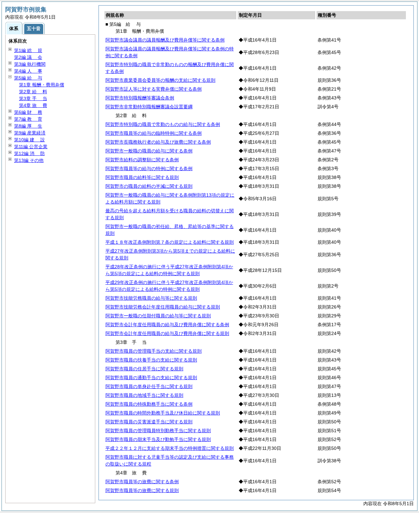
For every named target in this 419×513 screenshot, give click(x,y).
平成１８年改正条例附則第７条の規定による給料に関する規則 (169, 242)
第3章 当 (33, 98)
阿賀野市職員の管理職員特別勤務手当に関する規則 (158, 430)
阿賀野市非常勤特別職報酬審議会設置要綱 (148, 106)
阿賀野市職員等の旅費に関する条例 (142, 481)
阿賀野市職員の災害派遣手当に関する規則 (148, 421)
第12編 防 (29, 153)
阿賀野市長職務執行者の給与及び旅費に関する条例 (158, 142)
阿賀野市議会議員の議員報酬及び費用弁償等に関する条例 (165, 40)
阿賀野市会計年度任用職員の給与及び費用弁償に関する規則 (167, 333)
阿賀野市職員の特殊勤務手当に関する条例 (148, 404)
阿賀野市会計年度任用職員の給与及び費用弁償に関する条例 (167, 324)
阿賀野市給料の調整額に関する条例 (142, 159)
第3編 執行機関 (30, 64)
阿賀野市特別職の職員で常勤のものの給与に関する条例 (162, 124)
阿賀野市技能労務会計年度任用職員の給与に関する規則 (162, 307)
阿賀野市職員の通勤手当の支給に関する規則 (151, 377)
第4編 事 (28, 71)
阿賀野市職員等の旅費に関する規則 (142, 490)
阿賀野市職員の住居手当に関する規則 (144, 368)
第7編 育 (28, 119)
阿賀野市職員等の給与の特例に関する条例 (148, 168)
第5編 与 (28, 77)
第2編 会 (28, 57)
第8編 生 (28, 126)
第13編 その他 (29, 160)
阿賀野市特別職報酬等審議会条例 (139, 97)
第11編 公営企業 (30, 146)
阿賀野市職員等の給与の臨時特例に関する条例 (153, 133)
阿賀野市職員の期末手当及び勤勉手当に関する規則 (158, 439)
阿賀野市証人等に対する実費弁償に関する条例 (153, 89)
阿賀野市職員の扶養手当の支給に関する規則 (151, 360)
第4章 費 (33, 105)
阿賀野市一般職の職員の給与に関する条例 (148, 150)
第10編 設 (29, 139)
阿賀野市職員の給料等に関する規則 (142, 177)
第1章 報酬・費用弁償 (41, 84)
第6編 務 (28, 112)
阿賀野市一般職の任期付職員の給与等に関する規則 (158, 315)
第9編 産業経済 (30, 132)
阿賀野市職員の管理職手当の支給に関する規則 (153, 351)
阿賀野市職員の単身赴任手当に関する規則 (148, 386)
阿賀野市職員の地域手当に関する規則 (144, 395)
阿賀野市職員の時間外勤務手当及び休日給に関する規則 (162, 413)
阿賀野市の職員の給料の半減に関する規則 (148, 186)
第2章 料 (33, 91)
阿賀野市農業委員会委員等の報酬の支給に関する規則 (160, 80)
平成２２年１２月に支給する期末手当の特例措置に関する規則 (169, 448)
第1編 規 (28, 50)
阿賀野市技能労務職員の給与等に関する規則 (151, 298)
